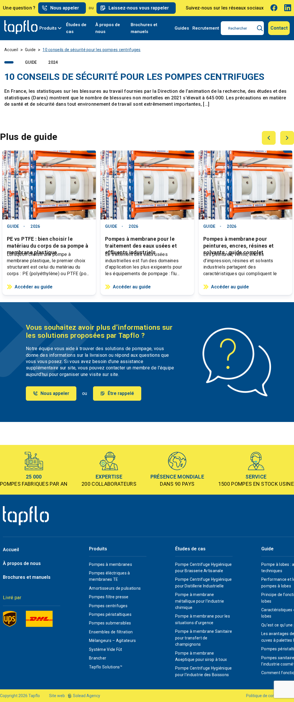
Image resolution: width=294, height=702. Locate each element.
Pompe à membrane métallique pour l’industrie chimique (199, 601)
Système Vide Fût (105, 649)
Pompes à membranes (110, 564)
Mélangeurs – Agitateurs (112, 640)
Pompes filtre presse (109, 597)
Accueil (11, 49)
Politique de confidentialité (270, 695)
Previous (269, 138)
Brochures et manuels (144, 28)
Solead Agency (86, 695)
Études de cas (76, 28)
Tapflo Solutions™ (106, 667)
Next (287, 138)
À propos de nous (107, 28)
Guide (30, 49)
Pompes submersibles (110, 623)
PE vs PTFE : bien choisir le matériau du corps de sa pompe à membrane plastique (47, 242)
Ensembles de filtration (111, 632)
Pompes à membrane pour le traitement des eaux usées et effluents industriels (141, 242)
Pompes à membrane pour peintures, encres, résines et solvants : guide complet (238, 242)
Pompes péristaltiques (110, 614)
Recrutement (205, 28)
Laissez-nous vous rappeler (139, 8)
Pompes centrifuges (108, 605)
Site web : (58, 695)
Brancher (97, 658)
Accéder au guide (34, 287)
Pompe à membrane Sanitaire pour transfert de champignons (203, 638)
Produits (48, 28)
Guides (182, 28)
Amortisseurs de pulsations (115, 588)
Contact (279, 28)
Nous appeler (64, 8)
